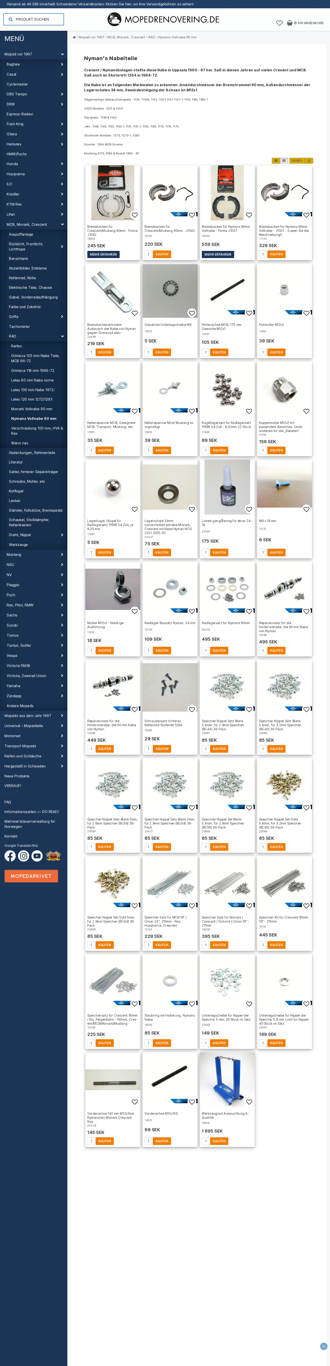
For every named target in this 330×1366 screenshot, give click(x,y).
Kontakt (11, 836)
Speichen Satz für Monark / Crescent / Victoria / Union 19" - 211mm (225, 921)
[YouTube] (37, 856)
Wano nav (19, 443)
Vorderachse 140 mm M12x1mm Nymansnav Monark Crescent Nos (110, 1117)
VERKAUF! (12, 785)
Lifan (11, 214)
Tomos (13, 635)
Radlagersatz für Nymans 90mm (226, 623)
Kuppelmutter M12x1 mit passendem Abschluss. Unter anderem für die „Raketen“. (281, 427)
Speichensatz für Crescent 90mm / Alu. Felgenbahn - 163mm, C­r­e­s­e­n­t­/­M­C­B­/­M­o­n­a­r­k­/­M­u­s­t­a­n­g (112, 1019)
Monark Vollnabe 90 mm (32, 409)
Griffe (13, 316)
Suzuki (12, 625)
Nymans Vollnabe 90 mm (34, 418)
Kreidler (13, 194)
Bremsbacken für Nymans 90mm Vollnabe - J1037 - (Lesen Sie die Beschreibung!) (284, 231)
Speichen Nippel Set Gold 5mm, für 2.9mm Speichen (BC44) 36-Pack (111, 921)
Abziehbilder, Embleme (28, 268)
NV (9, 574)
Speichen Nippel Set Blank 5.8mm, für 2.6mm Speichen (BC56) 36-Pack (223, 823)
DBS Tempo (17, 94)
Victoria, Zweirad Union (26, 675)
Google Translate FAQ (21, 845)
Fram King (15, 124)
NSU (10, 564)
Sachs (12, 615)
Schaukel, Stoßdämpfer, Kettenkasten (29, 522)
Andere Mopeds (20, 706)
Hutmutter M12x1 (271, 325)
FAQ (7, 802)
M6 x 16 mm (267, 521)
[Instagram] (24, 856)
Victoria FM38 (18, 665)
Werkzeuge (18, 544)
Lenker (14, 500)
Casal (11, 74)
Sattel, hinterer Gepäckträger (33, 471)
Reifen (16, 346)
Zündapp (14, 696)
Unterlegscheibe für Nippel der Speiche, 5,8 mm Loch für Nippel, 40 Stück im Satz (284, 1019)
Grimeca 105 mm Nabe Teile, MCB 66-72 (35, 358)
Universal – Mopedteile (23, 726)
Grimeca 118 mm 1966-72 (32, 370)
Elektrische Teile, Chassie (30, 287)
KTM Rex (14, 204)
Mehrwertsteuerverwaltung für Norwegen (29, 824)
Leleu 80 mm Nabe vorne (32, 380)
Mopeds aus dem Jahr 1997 (27, 715)
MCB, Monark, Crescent (27, 224)
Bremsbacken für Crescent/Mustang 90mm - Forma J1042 (112, 231)
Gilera (12, 134)
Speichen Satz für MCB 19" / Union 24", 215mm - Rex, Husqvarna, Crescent (166, 921)
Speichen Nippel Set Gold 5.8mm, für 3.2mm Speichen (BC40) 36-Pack (280, 823)
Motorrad (12, 736)
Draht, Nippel (20, 535)
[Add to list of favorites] (112, 192)
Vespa (12, 655)
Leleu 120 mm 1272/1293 (31, 399)
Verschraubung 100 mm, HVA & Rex (37, 431)
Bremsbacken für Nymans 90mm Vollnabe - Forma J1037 (226, 228)
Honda (12, 164)
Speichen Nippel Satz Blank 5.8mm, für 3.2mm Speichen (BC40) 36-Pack (280, 725)
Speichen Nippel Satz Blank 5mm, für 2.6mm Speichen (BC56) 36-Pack (112, 823)
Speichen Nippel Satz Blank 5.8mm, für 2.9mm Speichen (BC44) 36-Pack (223, 725)
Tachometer (19, 326)
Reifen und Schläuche (22, 756)
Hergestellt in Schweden (25, 766)
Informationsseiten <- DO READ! (31, 811)
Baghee (13, 64)
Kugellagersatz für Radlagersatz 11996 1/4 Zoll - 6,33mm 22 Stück (226, 425)
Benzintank (18, 258)
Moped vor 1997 (18, 54)
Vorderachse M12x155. (162, 1113)
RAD (12, 336)
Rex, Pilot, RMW (20, 605)
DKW (11, 104)
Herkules (14, 144)
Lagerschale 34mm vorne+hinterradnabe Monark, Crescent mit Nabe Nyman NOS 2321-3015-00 (168, 527)
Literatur (16, 462)
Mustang (14, 554)
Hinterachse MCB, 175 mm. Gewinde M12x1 (222, 327)
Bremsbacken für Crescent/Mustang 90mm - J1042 (170, 228)
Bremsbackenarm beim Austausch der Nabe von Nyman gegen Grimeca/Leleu (111, 329)
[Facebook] (11, 856)
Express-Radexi (20, 114)
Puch (11, 595)
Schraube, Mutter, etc (27, 481)
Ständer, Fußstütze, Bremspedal (35, 510)
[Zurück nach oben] (324, 1346)
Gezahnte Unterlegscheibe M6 (168, 325)
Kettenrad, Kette (22, 278)
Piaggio (13, 585)
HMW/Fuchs (17, 154)
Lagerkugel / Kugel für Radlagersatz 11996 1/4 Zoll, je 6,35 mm (110, 525)
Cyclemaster (17, 84)
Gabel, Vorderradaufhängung (33, 297)
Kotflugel (16, 491)
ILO (9, 184)
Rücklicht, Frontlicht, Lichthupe (26, 246)
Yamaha (13, 686)
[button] (279, 23)
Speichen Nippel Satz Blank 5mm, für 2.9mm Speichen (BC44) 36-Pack (170, 823)
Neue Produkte (17, 776)
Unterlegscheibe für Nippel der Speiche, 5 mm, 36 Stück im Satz (226, 1017)
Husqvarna (16, 174)
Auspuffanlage (21, 234)
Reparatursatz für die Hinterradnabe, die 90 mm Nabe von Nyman (283, 627)
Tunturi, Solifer (19, 645)
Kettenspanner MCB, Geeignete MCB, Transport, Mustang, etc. (111, 425)
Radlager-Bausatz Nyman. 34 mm (170, 623)
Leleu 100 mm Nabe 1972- (33, 390)
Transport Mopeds (20, 746)
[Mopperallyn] (53, 856)
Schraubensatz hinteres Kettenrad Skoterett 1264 (163, 723)
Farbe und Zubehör (25, 307)
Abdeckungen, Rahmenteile (32, 452)
